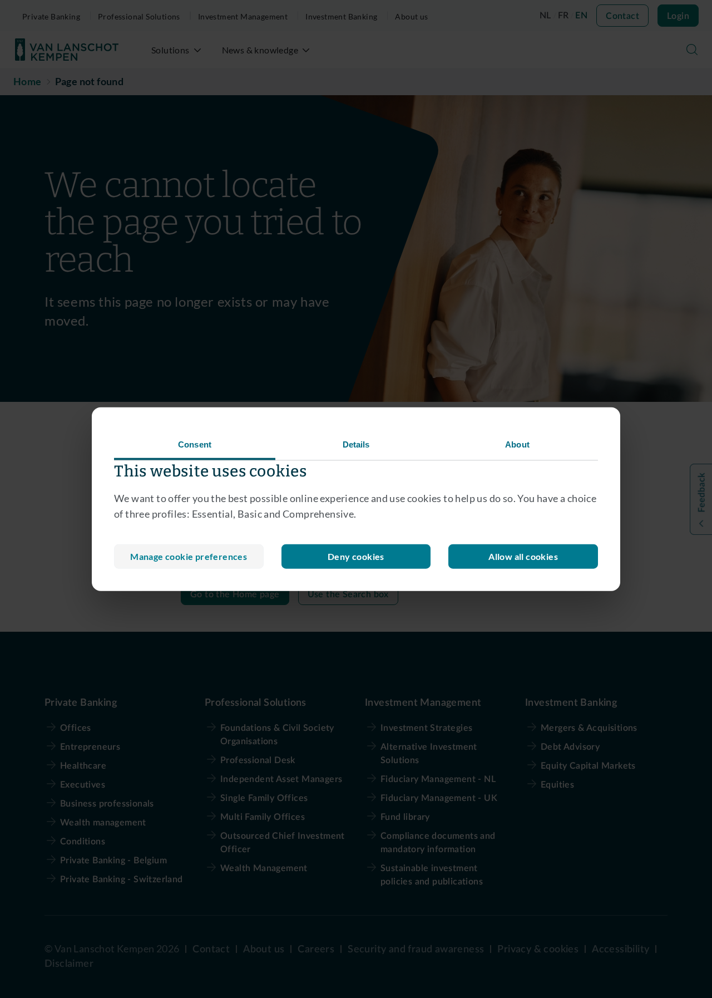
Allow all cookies (523, 556)
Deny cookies (356, 556)
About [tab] (517, 444)
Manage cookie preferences (188, 556)
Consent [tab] (194, 444)
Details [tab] (356, 444)
